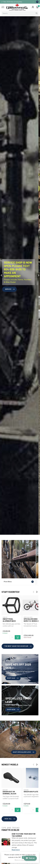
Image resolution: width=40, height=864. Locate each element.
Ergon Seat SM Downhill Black (9, 792)
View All (8, 819)
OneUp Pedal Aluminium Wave (9, 620)
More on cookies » (20, 860)
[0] (37, 7)
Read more (16, 850)
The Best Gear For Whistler (16, 646)
